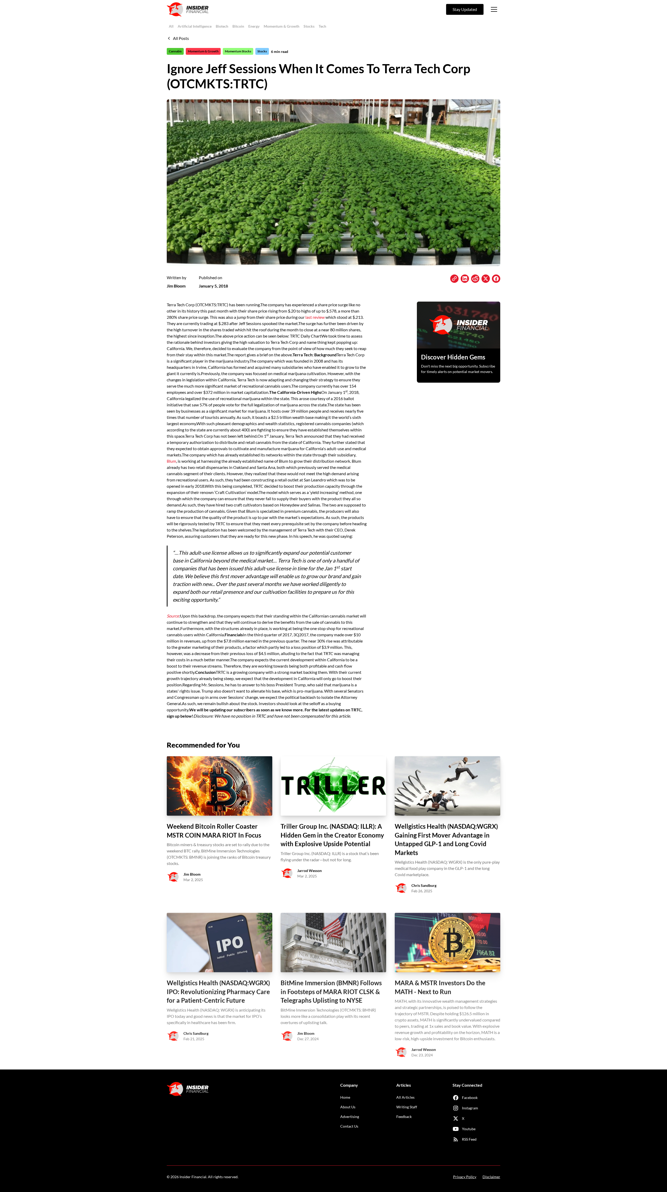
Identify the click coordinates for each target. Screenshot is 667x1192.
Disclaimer (491, 1177)
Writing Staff (406, 1107)
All (171, 26)
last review (315, 317)
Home (345, 1097)
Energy (254, 26)
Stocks (309, 26)
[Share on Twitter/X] (485, 278)
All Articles (405, 1097)
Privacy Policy (464, 1177)
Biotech (222, 26)
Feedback (404, 1116)
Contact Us (349, 1126)
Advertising (349, 1116)
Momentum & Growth (281, 26)
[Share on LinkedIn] (465, 278)
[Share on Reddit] (475, 278)
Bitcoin (238, 26)
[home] (187, 9)
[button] (494, 9)
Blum (171, 461)
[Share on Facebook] (496, 278)
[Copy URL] (454, 278)
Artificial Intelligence (195, 26)
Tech (322, 26)
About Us (347, 1107)
